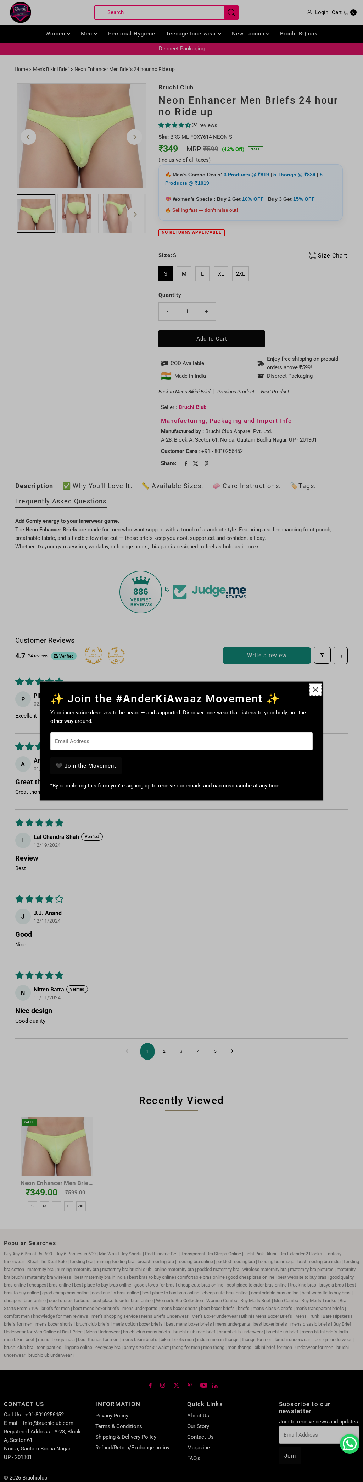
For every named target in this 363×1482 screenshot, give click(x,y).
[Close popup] (315, 690)
